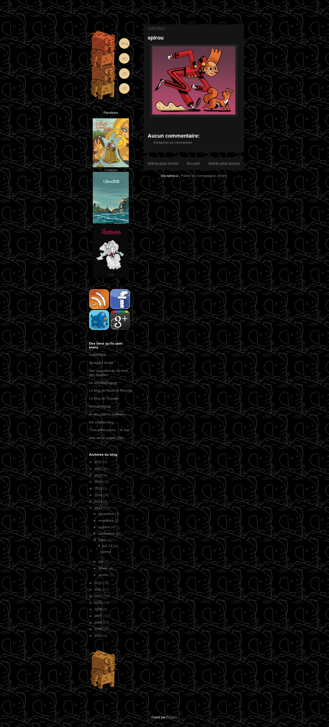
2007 (98, 616)
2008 (98, 609)
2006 (98, 622)
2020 (98, 475)
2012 (98, 583)
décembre (107, 514)
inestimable (97, 355)
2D (124, 73)
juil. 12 (108, 546)
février (104, 568)
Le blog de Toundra (104, 398)
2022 (98, 462)
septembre (107, 533)
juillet (103, 540)
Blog (124, 43)
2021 (98, 469)
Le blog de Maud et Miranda (110, 390)
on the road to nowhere (107, 414)
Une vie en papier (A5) (106, 438)
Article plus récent (163, 163)
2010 (98, 596)
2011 (98, 589)
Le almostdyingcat (103, 383)
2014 (98, 501)
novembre (107, 520)
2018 (98, 482)
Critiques (111, 170)
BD (124, 58)
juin (102, 561)
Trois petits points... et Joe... (110, 430)
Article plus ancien (224, 163)
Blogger (171, 717)
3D (124, 88)
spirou (106, 552)
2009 (98, 603)
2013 (98, 508)
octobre (105, 527)
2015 (98, 495)
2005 (98, 629)
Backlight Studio (101, 363)
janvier (104, 575)
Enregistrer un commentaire (173, 142)
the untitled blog (101, 422)
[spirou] (194, 80)
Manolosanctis (100, 406)
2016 (98, 488)
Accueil (193, 163)
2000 (98, 636)
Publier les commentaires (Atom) (204, 176)
